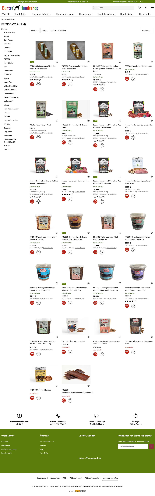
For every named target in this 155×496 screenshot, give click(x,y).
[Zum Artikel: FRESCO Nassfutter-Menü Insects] (139, 50)
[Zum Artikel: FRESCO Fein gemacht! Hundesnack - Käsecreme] (76, 50)
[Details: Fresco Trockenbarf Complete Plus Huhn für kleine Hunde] (95, 121)
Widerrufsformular (92, 478)
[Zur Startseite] (20, 7)
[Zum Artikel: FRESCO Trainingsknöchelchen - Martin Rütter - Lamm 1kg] (139, 272)
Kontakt (4, 442)
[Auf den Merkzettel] (38, 84)
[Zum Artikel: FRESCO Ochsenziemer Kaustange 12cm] (139, 325)
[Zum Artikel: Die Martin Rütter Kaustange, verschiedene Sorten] (107, 325)
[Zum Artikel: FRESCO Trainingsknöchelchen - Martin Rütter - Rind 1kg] (76, 272)
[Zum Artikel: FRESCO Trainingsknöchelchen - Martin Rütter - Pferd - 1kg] (44, 325)
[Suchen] (94, 8)
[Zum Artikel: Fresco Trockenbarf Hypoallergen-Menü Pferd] (139, 165)
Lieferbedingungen (9, 449)
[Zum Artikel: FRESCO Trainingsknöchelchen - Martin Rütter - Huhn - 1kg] (76, 221)
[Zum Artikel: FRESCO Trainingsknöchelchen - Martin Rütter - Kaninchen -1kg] (107, 272)
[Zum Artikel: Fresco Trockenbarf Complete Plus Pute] (76, 165)
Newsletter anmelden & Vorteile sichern (133, 442)
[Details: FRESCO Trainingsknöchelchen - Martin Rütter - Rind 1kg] (64, 284)
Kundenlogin (6, 453)
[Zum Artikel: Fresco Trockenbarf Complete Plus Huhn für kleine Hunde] (107, 109)
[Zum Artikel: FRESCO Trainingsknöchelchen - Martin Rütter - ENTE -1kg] (139, 221)
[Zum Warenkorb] (152, 7)
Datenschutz (54, 478)
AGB (64, 478)
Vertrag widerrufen (110, 478)
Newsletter (5, 445)
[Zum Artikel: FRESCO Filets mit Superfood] (76, 325)
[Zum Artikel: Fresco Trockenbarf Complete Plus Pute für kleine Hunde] (107, 165)
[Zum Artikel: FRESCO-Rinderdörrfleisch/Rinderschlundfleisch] (76, 374)
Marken (11, 19)
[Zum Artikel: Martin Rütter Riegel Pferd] (44, 109)
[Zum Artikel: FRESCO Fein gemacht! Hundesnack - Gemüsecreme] (44, 50)
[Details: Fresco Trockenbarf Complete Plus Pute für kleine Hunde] (95, 177)
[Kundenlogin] (145, 7)
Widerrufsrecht (75, 478)
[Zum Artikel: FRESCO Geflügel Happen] (44, 374)
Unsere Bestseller (47, 442)
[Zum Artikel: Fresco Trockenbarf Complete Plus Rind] (139, 109)
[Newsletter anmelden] (151, 446)
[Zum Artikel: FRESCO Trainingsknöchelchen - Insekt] (76, 109)
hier (121, 486)
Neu (41, 449)
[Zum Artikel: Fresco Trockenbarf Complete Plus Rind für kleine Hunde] (44, 165)
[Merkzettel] (139, 7)
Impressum (41, 478)
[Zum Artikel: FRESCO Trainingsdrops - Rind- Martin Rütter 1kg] (107, 221)
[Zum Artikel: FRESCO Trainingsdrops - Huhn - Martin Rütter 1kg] (44, 221)
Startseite (4, 19)
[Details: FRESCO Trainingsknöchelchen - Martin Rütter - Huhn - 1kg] (64, 233)
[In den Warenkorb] (32, 84)
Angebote (44, 453)
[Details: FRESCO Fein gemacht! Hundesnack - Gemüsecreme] (32, 62)
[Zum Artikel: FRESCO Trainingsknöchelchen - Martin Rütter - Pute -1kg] (44, 272)
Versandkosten (48, 77)
